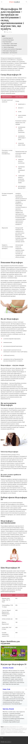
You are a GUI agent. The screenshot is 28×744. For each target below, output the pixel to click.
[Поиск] (26, 2)
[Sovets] (6, 742)
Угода (2, 737)
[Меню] (1, 2)
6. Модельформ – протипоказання (9, 52)
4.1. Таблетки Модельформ (8, 47)
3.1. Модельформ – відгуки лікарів (9, 43)
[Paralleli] (14, 2)
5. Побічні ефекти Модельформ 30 (9, 51)
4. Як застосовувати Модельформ (9, 45)
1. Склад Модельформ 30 (7, 38)
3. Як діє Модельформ (6, 41)
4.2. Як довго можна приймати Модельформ (12, 49)
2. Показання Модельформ (8, 40)
